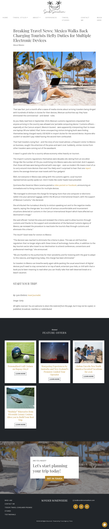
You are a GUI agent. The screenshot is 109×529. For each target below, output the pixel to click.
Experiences (51, 18)
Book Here (99, 19)
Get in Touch (54, 478)
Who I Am (8, 500)
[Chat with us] (104, 524)
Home (5, 18)
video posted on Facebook (65, 185)
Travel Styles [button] (20, 18)
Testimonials (10, 514)
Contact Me (85, 19)
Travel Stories (65, 19)
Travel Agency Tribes (66, 521)
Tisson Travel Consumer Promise (18, 507)
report (88, 168)
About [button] (36, 18)
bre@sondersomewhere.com (84, 500)
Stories (8, 511)
